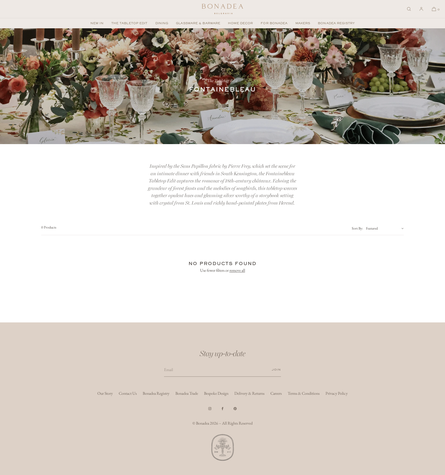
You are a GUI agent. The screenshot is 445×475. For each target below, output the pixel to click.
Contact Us (128, 393)
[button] (409, 9)
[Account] (421, 9)
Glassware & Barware (198, 23)
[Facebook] (222, 408)
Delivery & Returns (249, 393)
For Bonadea (274, 23)
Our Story (105, 393)
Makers (302, 23)
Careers (276, 393)
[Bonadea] (222, 9)
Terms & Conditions (304, 393)
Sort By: (357, 228)
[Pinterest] (235, 408)
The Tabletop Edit (129, 23)
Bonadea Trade (186, 393)
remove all (237, 270)
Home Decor (240, 23)
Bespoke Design (216, 393)
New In (97, 23)
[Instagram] (210, 408)
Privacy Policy (337, 393)
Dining (161, 23)
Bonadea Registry (336, 23)
